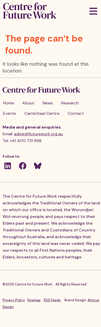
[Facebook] (22, 165)
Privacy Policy (14, 300)
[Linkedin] (7, 165)
